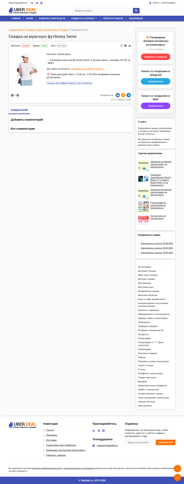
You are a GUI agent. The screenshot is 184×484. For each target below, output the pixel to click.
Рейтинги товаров (113, 18)
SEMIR (44, 45)
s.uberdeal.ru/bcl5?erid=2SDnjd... (88, 68)
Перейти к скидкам (155, 56)
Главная (16, 18)
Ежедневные (136, 18)
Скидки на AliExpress (83, 18)
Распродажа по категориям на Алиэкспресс (158, 205)
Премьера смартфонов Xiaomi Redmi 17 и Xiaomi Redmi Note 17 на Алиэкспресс (160, 179)
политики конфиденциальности (47, 468)
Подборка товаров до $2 (52, 18)
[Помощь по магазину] (125, 45)
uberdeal (25, 45)
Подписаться (155, 81)
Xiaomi (29, 18)
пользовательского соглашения (79, 468)
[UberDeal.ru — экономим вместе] (22, 10)
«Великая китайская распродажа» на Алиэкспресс (160, 164)
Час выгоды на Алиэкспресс (158, 217)
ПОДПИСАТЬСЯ (165, 442)
